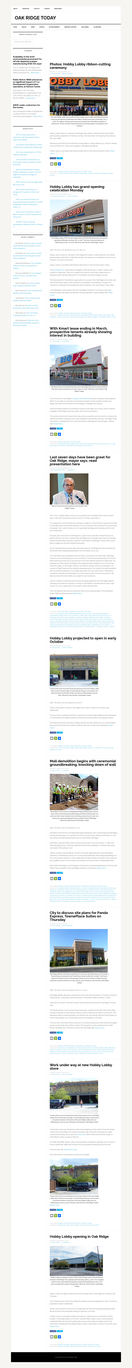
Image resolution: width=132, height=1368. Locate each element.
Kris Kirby (60, 617)
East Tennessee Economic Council (76, 613)
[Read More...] (35, 73)
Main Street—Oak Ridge (100, 443)
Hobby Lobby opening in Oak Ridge (79, 1236)
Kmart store (83, 443)
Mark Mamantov (66, 893)
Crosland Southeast (106, 888)
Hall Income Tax (74, 615)
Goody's (59, 892)
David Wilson (61, 890)
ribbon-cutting (111, 317)
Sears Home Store (59, 625)
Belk (78, 888)
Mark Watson (76, 893)
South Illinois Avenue (92, 1225)
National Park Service (90, 619)
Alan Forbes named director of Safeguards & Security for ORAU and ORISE (26, 192)
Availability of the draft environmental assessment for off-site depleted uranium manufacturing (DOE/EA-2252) (27, 60)
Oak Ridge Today (35, 18)
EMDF (96, 613)
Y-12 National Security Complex (105, 626)
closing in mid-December (81, 399)
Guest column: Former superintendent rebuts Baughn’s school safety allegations (27, 245)
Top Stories (87, 611)
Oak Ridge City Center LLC (58, 895)
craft (60, 747)
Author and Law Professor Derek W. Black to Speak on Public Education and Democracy (27, 214)
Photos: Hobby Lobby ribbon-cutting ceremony (80, 66)
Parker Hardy (81, 897)
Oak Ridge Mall (88, 445)
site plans (57, 1053)
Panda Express (109, 1049)
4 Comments (65, 1242)
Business (60, 171)
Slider (90, 171)
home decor (98, 747)
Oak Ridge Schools (80, 623)
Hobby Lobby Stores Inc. (86, 747)
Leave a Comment (67, 73)
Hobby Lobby (83, 173)
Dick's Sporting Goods (80, 890)
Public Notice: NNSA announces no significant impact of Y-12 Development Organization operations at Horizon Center (27, 83)
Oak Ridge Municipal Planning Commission (63, 897)
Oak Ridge (84, 171)
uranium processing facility (76, 626)
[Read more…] (58, 424)
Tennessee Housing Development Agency (78, 625)
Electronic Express (93, 890)
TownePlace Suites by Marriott (72, 901)
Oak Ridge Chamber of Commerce (98, 173)
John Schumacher (63, 317)
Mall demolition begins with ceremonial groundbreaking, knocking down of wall (83, 763)
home (90, 615)
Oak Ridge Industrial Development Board (93, 895)
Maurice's (84, 893)
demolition (69, 890)
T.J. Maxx (91, 899)
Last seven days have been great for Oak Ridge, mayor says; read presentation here (80, 460)
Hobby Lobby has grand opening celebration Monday (77, 188)
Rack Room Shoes (61, 1051)
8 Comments (65, 341)
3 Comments (71, 470)
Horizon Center (97, 615)
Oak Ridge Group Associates (74, 445)
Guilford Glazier (78, 892)
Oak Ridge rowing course (66, 623)
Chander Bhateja (93, 888)
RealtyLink (53, 899)
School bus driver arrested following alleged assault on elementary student (26, 322)
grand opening (74, 173)
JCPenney (96, 892)
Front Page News (75, 171)
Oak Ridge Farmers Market (93, 621)
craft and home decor (73, 315)
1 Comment (65, 770)
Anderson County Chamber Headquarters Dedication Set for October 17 (27, 224)
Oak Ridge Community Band (63, 621)
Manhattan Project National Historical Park (64, 619)
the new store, (81, 1134)
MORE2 (81, 619)
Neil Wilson (92, 893)
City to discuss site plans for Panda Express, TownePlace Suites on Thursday (79, 916)
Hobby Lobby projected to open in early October (83, 640)
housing (105, 615)
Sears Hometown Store (73, 899)
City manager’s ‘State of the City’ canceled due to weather (27, 265)
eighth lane (91, 613)
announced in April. (70, 1149)
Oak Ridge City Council (73, 895)
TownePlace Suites (56, 901)
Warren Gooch (90, 626)
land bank (78, 617)
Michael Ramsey (79, 317)
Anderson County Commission (67, 888)
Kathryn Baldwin (105, 892)
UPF (65, 626)
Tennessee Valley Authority (100, 625)
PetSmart (88, 897)
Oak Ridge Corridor (79, 621)
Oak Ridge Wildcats (92, 623)
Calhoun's (61, 613)
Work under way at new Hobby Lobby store (81, 1066)
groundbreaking (67, 892)
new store (58, 749)
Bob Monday (62, 443)
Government (73, 611)
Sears (63, 899)
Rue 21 (59, 899)
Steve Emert (84, 899)
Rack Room (105, 897)
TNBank (113, 899)
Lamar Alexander (69, 617)
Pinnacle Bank (96, 897)
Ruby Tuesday (78, 1051)
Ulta (84, 901)
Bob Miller (61, 315)
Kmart (76, 443)
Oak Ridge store (58, 270)
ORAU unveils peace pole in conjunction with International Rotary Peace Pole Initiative (26, 137)
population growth (105, 623)
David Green (84, 315)
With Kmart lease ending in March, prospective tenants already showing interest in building (81, 331)
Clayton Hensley (63, 173)
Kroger (71, 317)
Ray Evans (112, 897)
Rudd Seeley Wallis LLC (90, 1051)
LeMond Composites (89, 617)
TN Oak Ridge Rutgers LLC (103, 899)
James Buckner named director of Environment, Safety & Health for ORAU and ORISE (27, 162)
